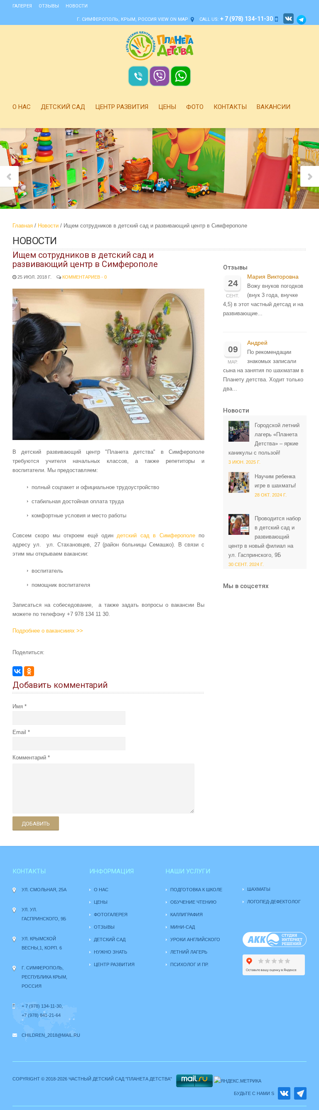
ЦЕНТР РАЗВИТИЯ (114, 964)
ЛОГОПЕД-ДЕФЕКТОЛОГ (274, 901)
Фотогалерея (111, 914)
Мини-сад (182, 927)
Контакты (230, 107)
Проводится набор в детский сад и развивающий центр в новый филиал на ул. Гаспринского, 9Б (264, 536)
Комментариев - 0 (84, 276)
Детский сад (63, 107)
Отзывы (49, 6)
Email (19, 732)
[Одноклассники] (29, 671)
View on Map (173, 19)
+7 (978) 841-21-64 (41, 1015)
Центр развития (121, 107)
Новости (77, 6)
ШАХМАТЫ (258, 889)
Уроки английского (195, 939)
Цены (167, 107)
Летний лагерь (188, 951)
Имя (17, 706)
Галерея (22, 6)
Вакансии (273, 107)
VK (284, 1093)
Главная (22, 225)
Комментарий (29, 757)
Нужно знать (111, 951)
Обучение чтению (193, 902)
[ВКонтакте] (17, 671)
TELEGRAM (300, 1093)
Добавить (36, 824)
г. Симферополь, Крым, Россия (117, 19)
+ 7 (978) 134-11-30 (41, 1006)
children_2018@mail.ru (51, 1035)
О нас (21, 107)
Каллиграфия (186, 914)
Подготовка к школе (196, 889)
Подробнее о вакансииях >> (47, 631)
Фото (195, 107)
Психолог (183, 964)
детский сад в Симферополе (156, 535)
